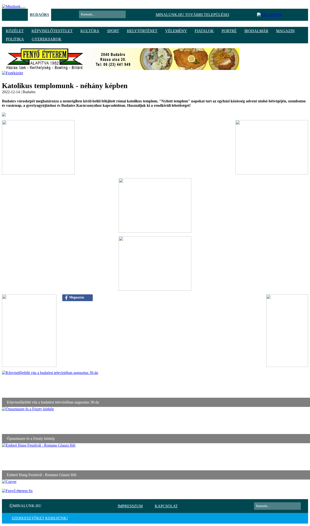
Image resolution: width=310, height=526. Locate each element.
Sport (113, 31)
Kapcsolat (166, 506)
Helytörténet (142, 31)
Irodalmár (256, 31)
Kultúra (89, 31)
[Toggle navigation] (23, 7)
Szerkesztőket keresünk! (40, 518)
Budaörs (39, 15)
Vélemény (176, 31)
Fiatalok (204, 31)
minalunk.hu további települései (192, 15)
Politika (15, 39)
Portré (229, 31)
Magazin (285, 31)
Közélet (15, 31)
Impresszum (130, 506)
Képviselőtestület (52, 31)
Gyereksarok (47, 39)
